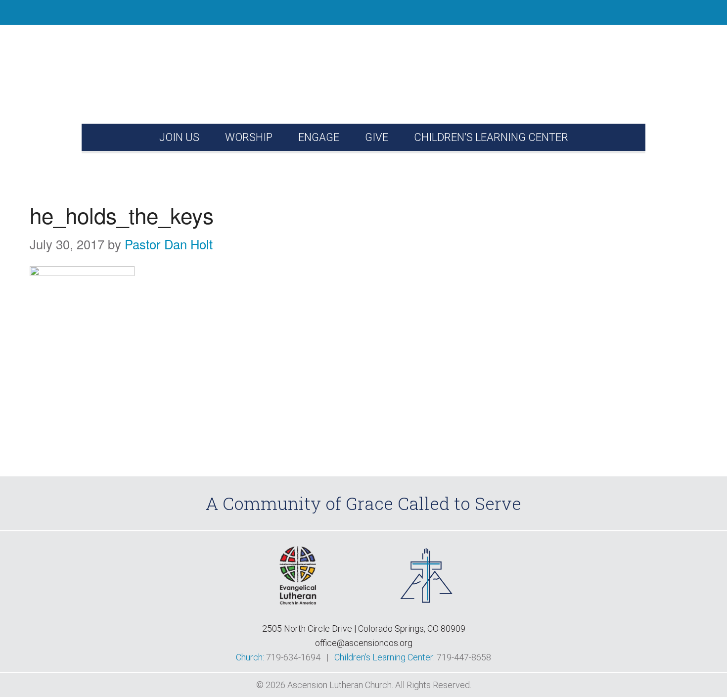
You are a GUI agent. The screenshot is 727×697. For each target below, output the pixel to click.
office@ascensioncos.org (363, 643)
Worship (249, 137)
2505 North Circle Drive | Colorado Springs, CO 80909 (363, 628)
